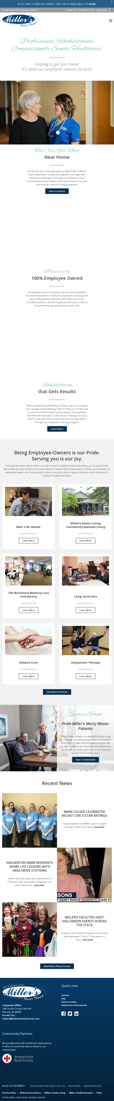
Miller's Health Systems (81, 1092)
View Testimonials (85, 759)
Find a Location (57, 191)
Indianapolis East (92, 1085)
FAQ (63, 998)
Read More (99, 827)
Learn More (57, 428)
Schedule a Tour (87, 10)
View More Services (57, 691)
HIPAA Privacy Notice (30, 1092)
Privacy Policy (75, 3)
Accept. (92, 4)
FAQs (99, 1092)
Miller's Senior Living (55, 1092)
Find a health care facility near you (47, 1085)
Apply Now (102, 10)
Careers (65, 995)
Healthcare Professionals (74, 1005)
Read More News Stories (57, 966)
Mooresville (74, 1085)
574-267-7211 (8, 1015)
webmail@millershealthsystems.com (20, 1018)
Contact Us (71, 10)
